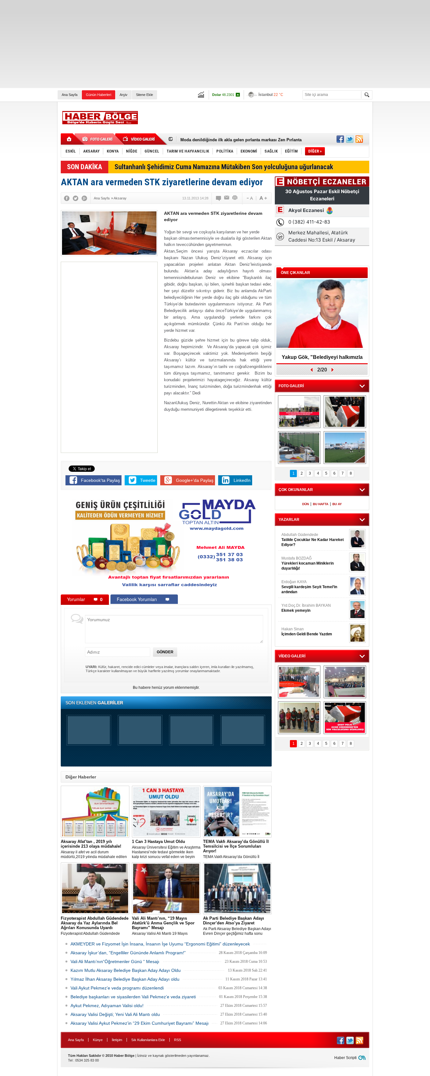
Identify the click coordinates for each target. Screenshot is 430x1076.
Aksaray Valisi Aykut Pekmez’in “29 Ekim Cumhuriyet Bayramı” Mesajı (140, 1023)
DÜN (305, 504)
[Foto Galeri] (98, 139)
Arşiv (123, 95)
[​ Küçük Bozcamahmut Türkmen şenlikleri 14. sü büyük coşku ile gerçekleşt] (299, 411)
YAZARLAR (289, 519)
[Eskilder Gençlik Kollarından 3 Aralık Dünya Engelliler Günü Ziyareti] (299, 717)
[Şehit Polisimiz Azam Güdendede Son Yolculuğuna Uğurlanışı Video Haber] (345, 717)
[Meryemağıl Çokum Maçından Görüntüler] (345, 447)
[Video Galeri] (139, 139)
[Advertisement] (189, 44)
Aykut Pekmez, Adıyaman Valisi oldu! (107, 1005)
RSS (177, 1040)
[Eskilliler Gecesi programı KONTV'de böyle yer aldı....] (345, 682)
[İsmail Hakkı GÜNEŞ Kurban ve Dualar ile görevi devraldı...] (299, 682)
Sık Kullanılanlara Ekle (148, 1040)
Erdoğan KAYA (309, 587)
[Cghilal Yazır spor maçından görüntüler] (299, 447)
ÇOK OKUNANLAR (296, 490)
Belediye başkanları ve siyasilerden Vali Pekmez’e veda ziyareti (133, 996)
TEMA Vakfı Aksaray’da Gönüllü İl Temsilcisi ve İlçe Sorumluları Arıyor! (236, 849)
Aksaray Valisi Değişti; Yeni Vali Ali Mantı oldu (115, 1014)
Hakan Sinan (306, 631)
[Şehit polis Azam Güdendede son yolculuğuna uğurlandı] (345, 411)
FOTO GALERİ (291, 386)
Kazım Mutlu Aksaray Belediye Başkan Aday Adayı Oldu (126, 970)
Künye (98, 1040)
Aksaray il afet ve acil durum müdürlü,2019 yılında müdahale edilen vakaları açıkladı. (94, 849)
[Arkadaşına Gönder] (227, 198)
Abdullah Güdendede (312, 539)
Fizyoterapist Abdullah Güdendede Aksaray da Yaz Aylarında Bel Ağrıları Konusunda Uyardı (94, 926)
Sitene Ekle (144, 95)
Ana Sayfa (69, 95)
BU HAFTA (320, 504)
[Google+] (84, 198)
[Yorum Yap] (219, 198)
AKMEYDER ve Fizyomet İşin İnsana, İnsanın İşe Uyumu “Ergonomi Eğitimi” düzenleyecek (160, 943)
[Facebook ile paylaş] (340, 139)
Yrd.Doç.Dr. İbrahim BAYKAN (306, 608)
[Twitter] (75, 198)
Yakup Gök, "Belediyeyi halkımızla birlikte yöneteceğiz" (322, 359)
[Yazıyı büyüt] (263, 198)
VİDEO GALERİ (292, 656)
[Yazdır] (235, 198)
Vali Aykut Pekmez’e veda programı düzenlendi (117, 987)
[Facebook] (67, 198)
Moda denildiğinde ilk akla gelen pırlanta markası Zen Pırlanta (241, 139)
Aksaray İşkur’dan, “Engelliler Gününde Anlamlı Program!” (128, 952)
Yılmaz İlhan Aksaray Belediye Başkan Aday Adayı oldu (125, 979)
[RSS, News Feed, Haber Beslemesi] (359, 139)
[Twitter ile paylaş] (350, 139)
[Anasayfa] (69, 139)
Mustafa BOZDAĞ (307, 563)
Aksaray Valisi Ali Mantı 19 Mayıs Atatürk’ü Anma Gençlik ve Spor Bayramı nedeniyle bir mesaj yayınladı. (165, 926)
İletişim (117, 1040)
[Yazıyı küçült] (249, 198)
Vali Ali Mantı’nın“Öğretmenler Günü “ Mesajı (115, 961)
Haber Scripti (345, 1058)
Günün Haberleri (98, 95)
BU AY (337, 504)
